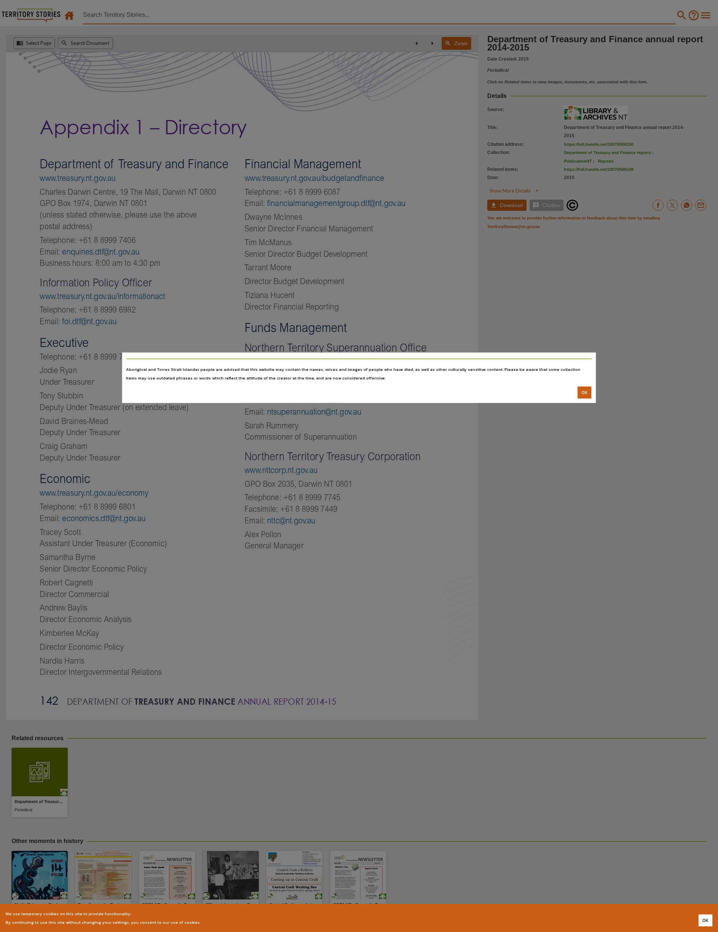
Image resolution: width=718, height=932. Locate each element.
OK (585, 392)
